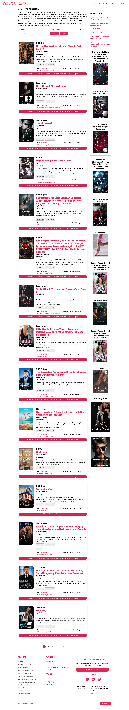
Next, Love (41, 452)
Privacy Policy (50, 682)
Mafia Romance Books (24, 691)
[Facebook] (87, 679)
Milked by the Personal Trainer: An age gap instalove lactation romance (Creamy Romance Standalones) (59, 332)
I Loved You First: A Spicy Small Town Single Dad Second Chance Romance (60, 413)
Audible (39, 549)
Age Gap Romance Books (25, 670)
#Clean (39, 473)
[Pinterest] (93, 679)
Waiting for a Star (44, 489)
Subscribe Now (92, 669)
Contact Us (49, 684)
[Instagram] (99, 679)
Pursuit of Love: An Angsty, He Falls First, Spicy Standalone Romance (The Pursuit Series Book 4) (61, 528)
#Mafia (49, 632)
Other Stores (50, 64)
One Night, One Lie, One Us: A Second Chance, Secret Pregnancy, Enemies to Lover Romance (59, 572)
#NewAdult (50, 273)
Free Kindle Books (23, 667)
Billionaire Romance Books (25, 673)
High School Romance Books (26, 682)
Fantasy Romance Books (25, 688)
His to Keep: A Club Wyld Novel (51, 86)
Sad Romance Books (24, 693)
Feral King (41, 610)
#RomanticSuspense (53, 107)
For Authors (122, 4)
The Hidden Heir (44, 123)
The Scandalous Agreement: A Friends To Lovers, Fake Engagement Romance (61, 373)
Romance (45, 68)
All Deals (94, 4)
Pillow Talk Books (28, 703)
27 (60, 646)
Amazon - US (40, 64)
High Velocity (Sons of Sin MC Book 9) (55, 160)
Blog (100, 4)
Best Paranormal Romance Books (27, 679)
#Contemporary (42, 70)
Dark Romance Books (24, 685)
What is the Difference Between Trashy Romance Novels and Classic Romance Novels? (100, 31)
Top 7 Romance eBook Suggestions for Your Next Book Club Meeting (100, 44)
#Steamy (50, 145)
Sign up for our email (50, 74)
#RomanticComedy (53, 70)
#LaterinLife (51, 182)
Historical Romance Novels (26, 676)
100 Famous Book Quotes (25, 664)
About (47, 679)
